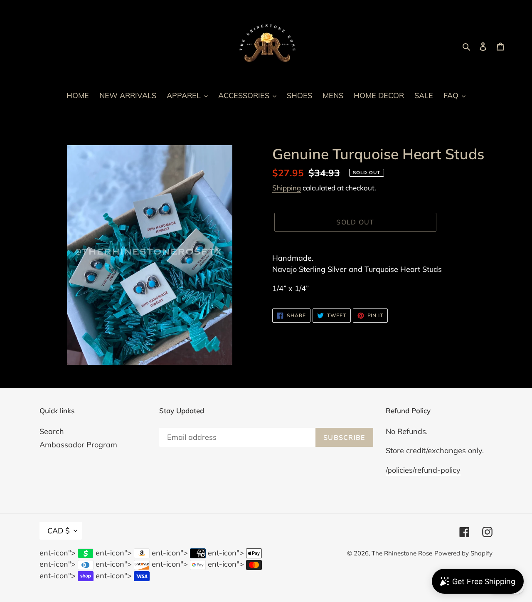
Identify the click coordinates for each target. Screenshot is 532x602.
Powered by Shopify (463, 553)
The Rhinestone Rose (402, 553)
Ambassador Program (78, 444)
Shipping (286, 187)
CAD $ (58, 530)
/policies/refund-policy (423, 470)
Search (51, 431)
